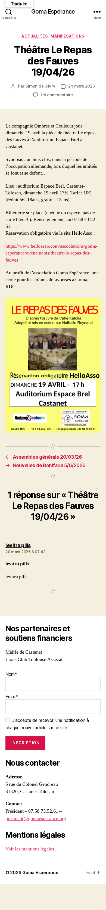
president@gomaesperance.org (35, 818)
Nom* (11, 674)
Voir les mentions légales (29, 849)
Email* (11, 696)
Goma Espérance (53, 11)
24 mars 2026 (81, 86)
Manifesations (68, 36)
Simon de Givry (40, 86)
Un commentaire (57, 94)
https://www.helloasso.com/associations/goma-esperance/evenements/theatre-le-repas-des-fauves (51, 253)
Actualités (34, 36)
